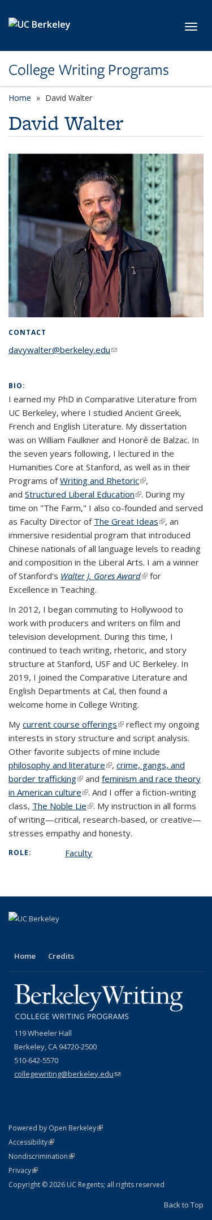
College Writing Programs (88, 69)
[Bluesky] (84, 938)
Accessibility (31, 1142)
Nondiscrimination (41, 1156)
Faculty (78, 852)
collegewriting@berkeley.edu (67, 1074)
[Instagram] (62, 938)
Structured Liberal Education (83, 494)
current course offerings (73, 724)
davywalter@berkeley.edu (62, 349)
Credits (61, 956)
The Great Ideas (129, 521)
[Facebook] (18, 938)
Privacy (23, 1170)
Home (19, 97)
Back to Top (184, 1205)
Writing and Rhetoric (103, 480)
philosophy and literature (60, 765)
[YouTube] (40, 938)
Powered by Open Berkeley (55, 1128)
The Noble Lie (62, 805)
